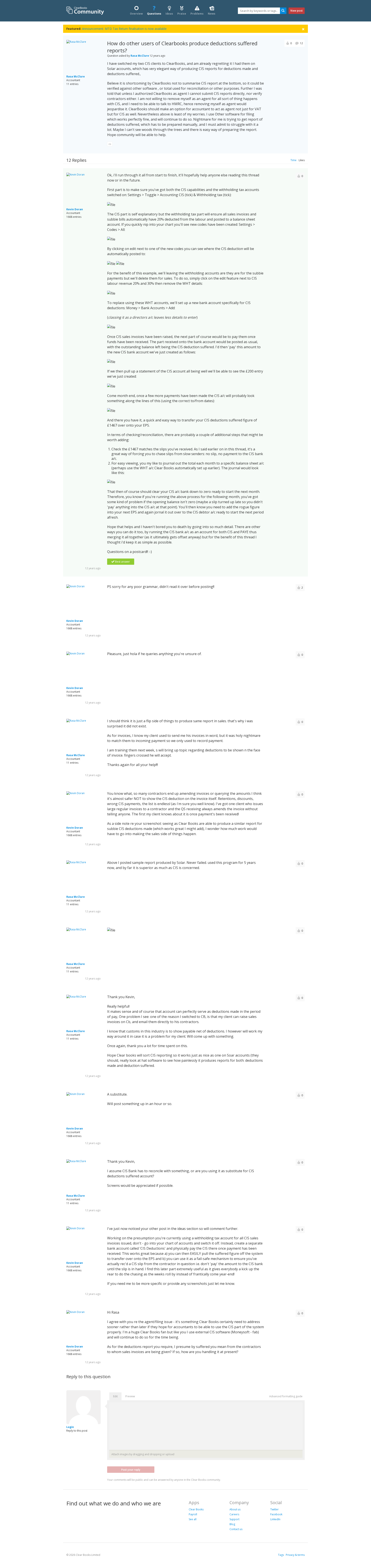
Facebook (276, 1514)
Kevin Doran (74, 209)
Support (234, 1519)
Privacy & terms (295, 1555)
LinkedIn (275, 1519)
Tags (281, 1555)
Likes (302, 160)
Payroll (193, 1514)
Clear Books (196, 1509)
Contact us (236, 1529)
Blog (232, 1524)
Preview (130, 1396)
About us (235, 1509)
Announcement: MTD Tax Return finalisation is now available (124, 29)
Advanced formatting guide (286, 1396)
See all (192, 1519)
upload (170, 1454)
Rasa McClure (75, 76)
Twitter (274, 1509)
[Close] (303, 29)
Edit (115, 1396)
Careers (234, 1514)
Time (293, 160)
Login (70, 1427)
